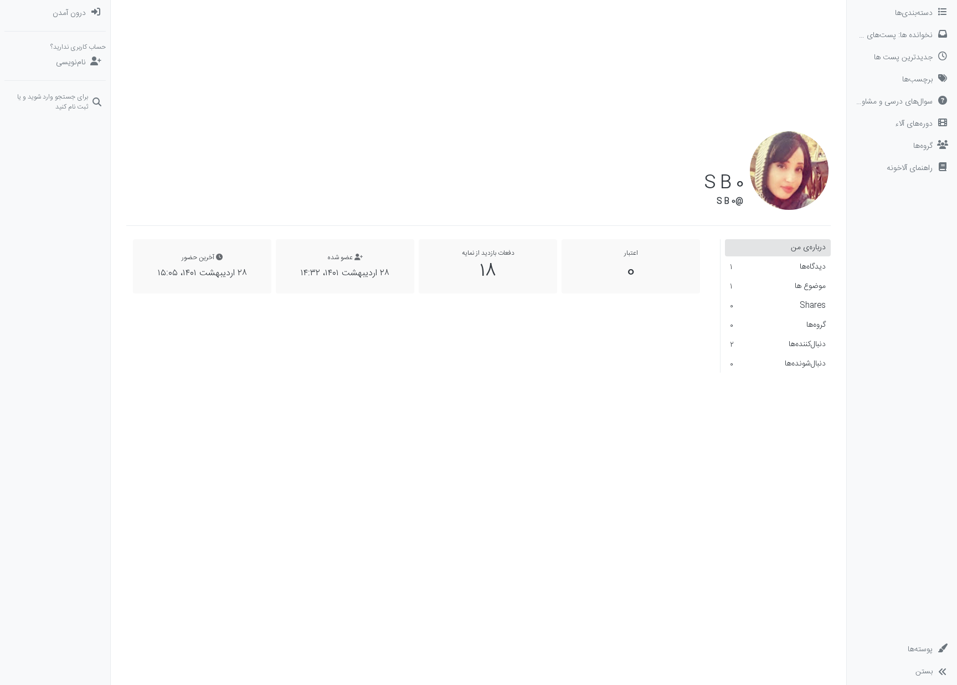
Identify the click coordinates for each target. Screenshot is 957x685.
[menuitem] (55, 13)
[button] (902, 168)
